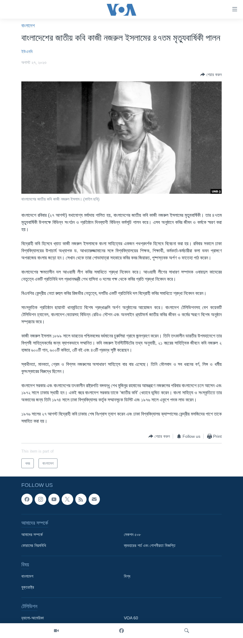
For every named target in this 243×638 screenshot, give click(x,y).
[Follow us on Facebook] (27, 499)
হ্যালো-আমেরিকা (32, 618)
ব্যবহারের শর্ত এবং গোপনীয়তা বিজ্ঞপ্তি (149, 545)
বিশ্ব (127, 576)
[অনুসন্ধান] (187, 630)
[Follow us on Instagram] (40, 499)
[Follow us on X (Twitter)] (67, 499)
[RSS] (81, 499)
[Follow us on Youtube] (54, 499)
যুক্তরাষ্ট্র (27, 587)
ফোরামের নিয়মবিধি (33, 545)
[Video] (56, 630)
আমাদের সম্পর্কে (32, 534)
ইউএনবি (27, 51)
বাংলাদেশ (28, 25)
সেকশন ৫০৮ (132, 534)
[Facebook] (121, 630)
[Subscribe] (94, 499)
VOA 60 (131, 618)
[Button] (211, 74)
